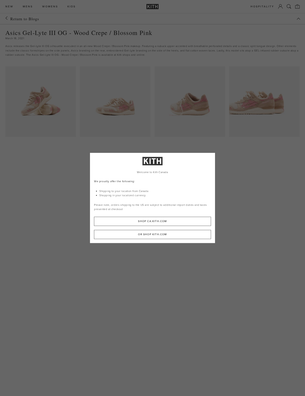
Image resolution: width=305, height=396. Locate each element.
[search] (289, 6)
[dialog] (152, 198)
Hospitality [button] (262, 6)
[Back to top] (298, 18)
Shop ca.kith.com (152, 221)
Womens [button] (50, 6)
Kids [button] (71, 6)
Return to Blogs (24, 18)
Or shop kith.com (152, 235)
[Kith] (152, 6)
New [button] (9, 6)
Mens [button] (28, 6)
